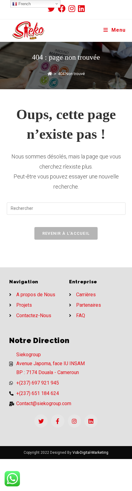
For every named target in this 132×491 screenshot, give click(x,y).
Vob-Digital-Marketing (90, 452)
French (24, 4)
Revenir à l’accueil (66, 233)
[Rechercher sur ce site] (66, 208)
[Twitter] (41, 421)
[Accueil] (50, 73)
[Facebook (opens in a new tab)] (63, 8)
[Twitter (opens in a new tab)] (53, 8)
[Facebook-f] (57, 421)
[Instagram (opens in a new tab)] (73, 8)
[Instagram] (74, 421)
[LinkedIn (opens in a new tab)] (81, 8)
